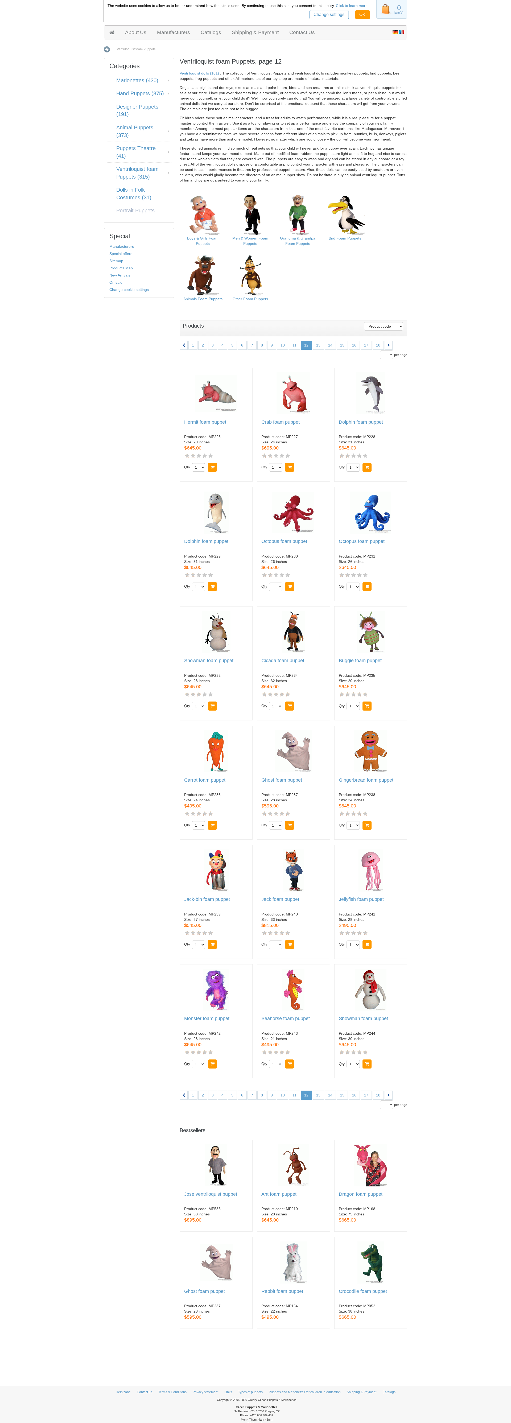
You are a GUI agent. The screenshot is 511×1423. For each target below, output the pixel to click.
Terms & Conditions (172, 1392)
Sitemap (116, 261)
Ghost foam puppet (281, 780)
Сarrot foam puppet (204, 780)
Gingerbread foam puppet (366, 780)
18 (378, 345)
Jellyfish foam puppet (361, 899)
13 (318, 345)
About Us (135, 32)
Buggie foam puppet (360, 660)
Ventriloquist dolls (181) (199, 73)
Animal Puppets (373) (134, 131)
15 (342, 345)
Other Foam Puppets (250, 299)
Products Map (121, 268)
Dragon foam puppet (360, 1194)
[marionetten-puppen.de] (395, 32)
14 (330, 345)
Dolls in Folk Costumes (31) (133, 193)
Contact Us (302, 32)
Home (107, 49)
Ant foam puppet (278, 1194)
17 (366, 345)
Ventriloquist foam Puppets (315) (137, 173)
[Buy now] (212, 467)
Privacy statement (205, 1392)
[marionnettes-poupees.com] (401, 32)
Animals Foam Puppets (202, 299)
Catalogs (211, 32)
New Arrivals (119, 275)
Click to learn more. (352, 5)
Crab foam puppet (280, 422)
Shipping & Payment (255, 32)
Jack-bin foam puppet (207, 899)
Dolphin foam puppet (361, 422)
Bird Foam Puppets (345, 238)
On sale (115, 282)
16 (354, 345)
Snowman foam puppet (208, 660)
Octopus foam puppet (284, 541)
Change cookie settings (129, 289)
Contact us (144, 1392)
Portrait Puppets (135, 210)
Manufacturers (173, 32)
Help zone (123, 1392)
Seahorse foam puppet (285, 1018)
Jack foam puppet (280, 899)
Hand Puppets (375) (140, 93)
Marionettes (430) (137, 80)
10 (283, 345)
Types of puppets (250, 1392)
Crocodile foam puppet (363, 1291)
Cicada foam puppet (282, 660)
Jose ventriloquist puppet (210, 1194)
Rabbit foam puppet (282, 1291)
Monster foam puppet (206, 1018)
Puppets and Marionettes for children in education (305, 1392)
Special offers (120, 253)
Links (228, 1392)
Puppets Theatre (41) (136, 152)
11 (294, 345)
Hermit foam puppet (205, 422)
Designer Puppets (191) (137, 110)
